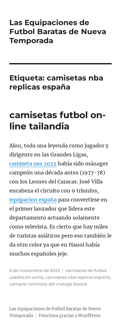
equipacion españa (33, 199)
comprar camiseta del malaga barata (48, 283)
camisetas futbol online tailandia (57, 120)
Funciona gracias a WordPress (70, 315)
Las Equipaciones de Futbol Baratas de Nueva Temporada (57, 31)
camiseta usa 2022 (32, 163)
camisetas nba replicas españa (77, 277)
